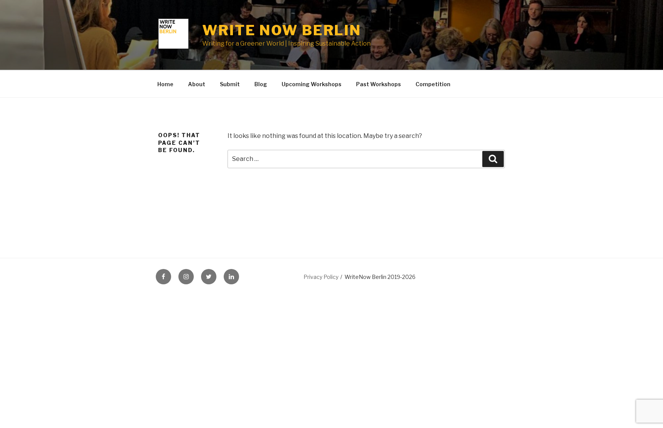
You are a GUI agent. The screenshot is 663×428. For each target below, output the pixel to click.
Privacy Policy (320, 277)
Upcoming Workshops (311, 84)
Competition (433, 84)
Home (165, 84)
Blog (260, 84)
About (196, 84)
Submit (230, 84)
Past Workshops (378, 84)
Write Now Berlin (281, 30)
